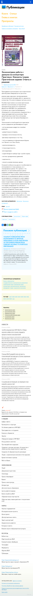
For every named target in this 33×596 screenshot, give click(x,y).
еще (13, 299)
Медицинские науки (10, 313)
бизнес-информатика (8, 281)
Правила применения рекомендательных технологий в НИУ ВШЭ (15, 589)
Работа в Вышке (6, 460)
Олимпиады (5, 474)
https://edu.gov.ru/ (7, 566)
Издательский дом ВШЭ (8, 539)
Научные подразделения (8, 508)
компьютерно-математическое (11, 286)
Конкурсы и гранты (7, 526)
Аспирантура (5, 485)
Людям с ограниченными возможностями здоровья (16, 454)
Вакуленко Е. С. (11, 86)
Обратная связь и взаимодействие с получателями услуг (16, 500)
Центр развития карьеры (8, 491)
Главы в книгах (9, 17)
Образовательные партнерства (10, 496)
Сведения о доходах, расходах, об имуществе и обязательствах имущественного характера (15, 448)
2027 (10, 296)
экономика (23, 288)
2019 (7, 299)
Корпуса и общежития (8, 433)
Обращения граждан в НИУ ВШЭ (11, 439)
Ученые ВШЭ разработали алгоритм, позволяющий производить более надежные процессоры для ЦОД (16, 356)
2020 (4, 299)
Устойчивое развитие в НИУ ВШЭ (11, 427)
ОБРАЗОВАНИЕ (7, 465)
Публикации (15, 7)
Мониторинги (5, 514)
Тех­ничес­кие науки (9, 318)
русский (8, 206)
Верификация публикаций (8, 26)
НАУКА (4, 506)
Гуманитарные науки (10, 310)
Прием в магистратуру (8, 482)
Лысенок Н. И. (7, 249)
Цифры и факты (6, 421)
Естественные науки (10, 311)
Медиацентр (5, 547)
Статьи (13, 13)
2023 (22, 296)
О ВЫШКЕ (5, 419)
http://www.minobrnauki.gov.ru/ (10, 560)
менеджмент (6, 288)
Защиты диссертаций (7, 520)
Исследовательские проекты (10, 511)
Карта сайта (4, 592)
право (11, 288)
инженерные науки (19, 284)
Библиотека (5, 536)
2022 (25, 296)
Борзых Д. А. (4, 86)
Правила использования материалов (10, 28)
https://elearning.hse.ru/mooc (10, 572)
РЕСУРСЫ (5, 533)
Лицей (3, 468)
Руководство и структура (9, 424)
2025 (16, 296)
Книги (5, 13)
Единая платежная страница (9, 457)
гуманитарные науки (8, 284)
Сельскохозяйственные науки (12, 315)
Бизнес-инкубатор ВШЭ (8, 494)
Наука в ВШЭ (22, 28)
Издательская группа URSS (10, 84)
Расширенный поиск (19, 26)
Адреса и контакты (17, 581)
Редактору (29, 594)
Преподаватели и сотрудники (10, 430)
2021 (27, 296)
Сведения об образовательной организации (14, 452)
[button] (4, 233)
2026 (13, 296)
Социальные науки (9, 316)
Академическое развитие (9, 523)
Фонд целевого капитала (9, 441)
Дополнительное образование (10, 488)
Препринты (8, 21)
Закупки (4, 436)
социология (17, 288)
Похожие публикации (15, 230)
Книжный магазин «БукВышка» (10, 542)
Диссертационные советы (9, 517)
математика (23, 286)
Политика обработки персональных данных (12, 586)
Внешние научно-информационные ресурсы (14, 528)
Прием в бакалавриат (7, 476)
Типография (5, 545)
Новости (5, 324)
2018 (10, 299)
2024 (19, 296)
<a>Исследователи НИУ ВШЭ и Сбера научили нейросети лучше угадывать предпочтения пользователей (14, 332)
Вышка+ (4, 479)
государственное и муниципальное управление (15, 283)
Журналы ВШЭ (6, 550)
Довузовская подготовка (9, 471)
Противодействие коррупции (10, 444)
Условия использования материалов (11, 583)
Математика (19, 201)
